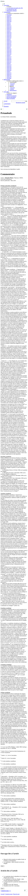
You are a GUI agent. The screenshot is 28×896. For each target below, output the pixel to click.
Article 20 (9, 49)
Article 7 (9, 71)
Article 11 (9, 40)
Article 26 (9, 35)
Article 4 (9, 47)
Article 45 (9, 62)
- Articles (12, 85)
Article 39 (9, 77)
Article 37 (9, 60)
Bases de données (11, 98)
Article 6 (9, 63)
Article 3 (9, 39)
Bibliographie (7, 79)
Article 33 (9, 28)
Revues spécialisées (11, 97)
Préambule (9, 14)
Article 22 (9, 66)
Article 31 (9, 75)
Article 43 (9, 45)
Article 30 (9, 67)
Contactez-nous (8, 894)
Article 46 (9, 70)
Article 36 (9, 52)
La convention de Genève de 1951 (15, 8)
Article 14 (9, 64)
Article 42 (9, 37)
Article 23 (9, 74)
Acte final (9, 78)
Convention (6, 5)
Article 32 (9, 20)
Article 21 (9, 58)
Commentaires (7, 12)
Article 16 (9, 17)
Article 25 (9, 27)
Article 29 (9, 59)
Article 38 (9, 68)
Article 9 (9, 24)
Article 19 (9, 41)
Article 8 (9, 16)
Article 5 (9, 55)
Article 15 (9, 72)
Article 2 (9, 31)
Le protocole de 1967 (12, 9)
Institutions (9, 94)
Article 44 (9, 54)
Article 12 (9, 48)
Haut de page (16, 894)
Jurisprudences (13, 90)
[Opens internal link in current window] (25, 891)
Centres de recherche (11, 95)
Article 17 (9, 25)
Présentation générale (12, 10)
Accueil (5, 101)
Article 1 (9, 22)
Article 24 (9, 18)
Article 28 (9, 51)
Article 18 (9, 33)
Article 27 (9, 43)
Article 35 (9, 44)
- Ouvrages (12, 83)
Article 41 (9, 29)
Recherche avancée (20, 102)
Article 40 (9, 21)
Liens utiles (6, 91)
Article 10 (9, 32)
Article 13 (9, 56)
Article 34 (9, 36)
